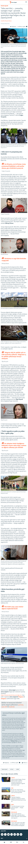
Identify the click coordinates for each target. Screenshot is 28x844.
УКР (11, 842)
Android (11, 707)
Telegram (20, 697)
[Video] (4, 842)
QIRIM (12, 804)
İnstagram (3, 698)
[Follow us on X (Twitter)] (5, 834)
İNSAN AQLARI (4, 6)
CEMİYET (13, 777)
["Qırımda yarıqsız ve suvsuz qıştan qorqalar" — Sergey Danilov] (6, 806)
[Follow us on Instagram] (14, 834)
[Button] (13, 27)
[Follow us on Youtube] (8, 834)
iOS (6, 707)
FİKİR (12, 788)
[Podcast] (21, 834)
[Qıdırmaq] (23, 842)
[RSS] (18, 834)
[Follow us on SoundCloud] (11, 834)
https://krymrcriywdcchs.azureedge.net (11, 695)
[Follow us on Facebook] (2, 834)
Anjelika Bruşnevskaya (6, 20)
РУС (17, 842)
